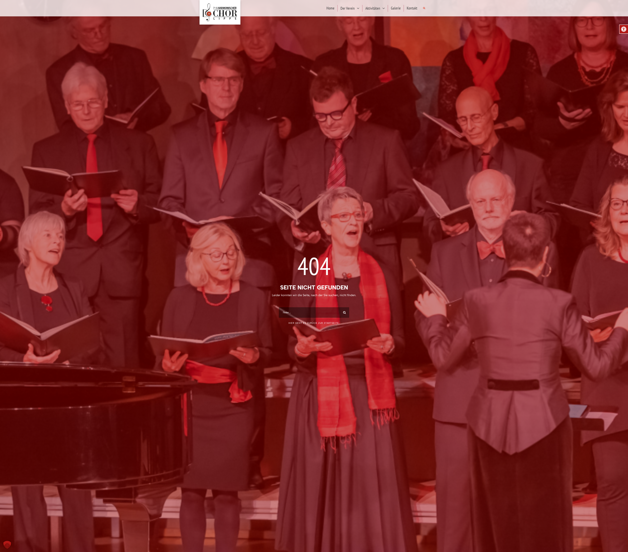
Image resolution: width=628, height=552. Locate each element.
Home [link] (330, 8)
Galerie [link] (396, 8)
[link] (623, 29)
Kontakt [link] (412, 8)
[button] (7, 545)
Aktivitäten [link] (372, 8)
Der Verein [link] (347, 8)
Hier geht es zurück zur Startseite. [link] (314, 323)
